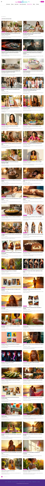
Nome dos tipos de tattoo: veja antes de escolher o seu (32, 415)
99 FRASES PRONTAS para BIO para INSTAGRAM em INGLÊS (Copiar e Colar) (10, 108)
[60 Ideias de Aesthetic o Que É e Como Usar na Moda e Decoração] (11, 319)
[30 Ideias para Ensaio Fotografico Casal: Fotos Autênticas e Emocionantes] (11, 245)
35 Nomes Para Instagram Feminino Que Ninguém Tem (32, 143)
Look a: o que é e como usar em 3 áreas (8, 470)
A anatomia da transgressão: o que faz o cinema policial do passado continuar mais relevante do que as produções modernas (33, 52)
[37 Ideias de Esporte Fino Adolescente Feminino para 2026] (33, 227)
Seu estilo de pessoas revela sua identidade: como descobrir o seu (11, 453)
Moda (34, 4)
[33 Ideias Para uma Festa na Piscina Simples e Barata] (33, 119)
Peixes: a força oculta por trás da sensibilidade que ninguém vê (33, 345)
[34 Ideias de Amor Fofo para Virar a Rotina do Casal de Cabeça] (33, 191)
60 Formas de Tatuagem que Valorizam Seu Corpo (31, 470)
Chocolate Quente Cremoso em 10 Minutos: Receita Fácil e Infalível (11, 180)
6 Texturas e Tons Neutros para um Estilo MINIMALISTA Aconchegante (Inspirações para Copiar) (10, 71)
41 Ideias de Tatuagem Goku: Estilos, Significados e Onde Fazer (32, 271)
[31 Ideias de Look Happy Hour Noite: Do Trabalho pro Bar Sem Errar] (11, 282)
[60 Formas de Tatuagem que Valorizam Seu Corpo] (33, 464)
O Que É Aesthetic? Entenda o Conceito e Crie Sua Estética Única (11, 144)
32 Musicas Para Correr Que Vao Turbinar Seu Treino (32, 289)
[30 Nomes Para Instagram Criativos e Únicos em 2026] (33, 155)
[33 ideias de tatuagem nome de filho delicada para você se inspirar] (11, 191)
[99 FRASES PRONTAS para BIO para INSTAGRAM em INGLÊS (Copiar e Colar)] (11, 101)
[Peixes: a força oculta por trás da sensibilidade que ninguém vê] (33, 337)
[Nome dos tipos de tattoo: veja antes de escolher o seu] (33, 409)
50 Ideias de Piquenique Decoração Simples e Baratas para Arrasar (11, 434)
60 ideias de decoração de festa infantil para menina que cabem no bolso (10, 416)
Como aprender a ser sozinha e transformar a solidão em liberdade (32, 434)
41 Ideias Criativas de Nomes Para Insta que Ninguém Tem (33, 107)
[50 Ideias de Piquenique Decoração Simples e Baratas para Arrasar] (11, 427)
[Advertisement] (22, 10)
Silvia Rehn (25, 54)
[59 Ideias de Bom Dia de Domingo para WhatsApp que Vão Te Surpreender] (33, 319)
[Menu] (1, 1)
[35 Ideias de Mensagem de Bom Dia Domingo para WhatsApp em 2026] (11, 155)
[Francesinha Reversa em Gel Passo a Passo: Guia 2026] (33, 210)
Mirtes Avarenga (3, 35)
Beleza (12, 4)
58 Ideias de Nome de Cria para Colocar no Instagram (10, 344)
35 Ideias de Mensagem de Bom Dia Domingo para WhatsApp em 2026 (9, 162)
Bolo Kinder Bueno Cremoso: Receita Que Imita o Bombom (33, 252)
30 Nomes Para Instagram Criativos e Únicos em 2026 (32, 161)
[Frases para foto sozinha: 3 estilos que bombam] (33, 356)
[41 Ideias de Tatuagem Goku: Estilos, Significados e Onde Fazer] (33, 264)
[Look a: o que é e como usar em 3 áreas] (11, 464)
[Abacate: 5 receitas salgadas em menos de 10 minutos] (11, 373)
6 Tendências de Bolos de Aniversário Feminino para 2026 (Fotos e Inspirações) (33, 71)
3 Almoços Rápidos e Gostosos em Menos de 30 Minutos (11, 216)
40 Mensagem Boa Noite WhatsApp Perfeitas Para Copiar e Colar (33, 180)
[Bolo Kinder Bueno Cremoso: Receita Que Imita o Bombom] (33, 245)
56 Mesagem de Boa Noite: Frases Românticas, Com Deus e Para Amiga (11, 308)
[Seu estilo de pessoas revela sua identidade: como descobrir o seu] (11, 445)
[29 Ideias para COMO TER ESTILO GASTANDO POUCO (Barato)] (11, 82)
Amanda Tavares (3, 254)
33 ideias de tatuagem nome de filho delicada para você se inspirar (11, 199)
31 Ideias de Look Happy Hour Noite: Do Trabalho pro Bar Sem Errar (10, 290)
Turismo (37, 4)
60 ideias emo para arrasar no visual (7, 362)
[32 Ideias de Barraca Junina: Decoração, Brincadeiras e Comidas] (33, 300)
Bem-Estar (16, 4)
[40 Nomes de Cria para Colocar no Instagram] (11, 264)
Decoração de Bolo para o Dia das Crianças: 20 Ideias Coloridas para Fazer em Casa (32, 34)
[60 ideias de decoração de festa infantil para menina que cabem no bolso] (11, 409)
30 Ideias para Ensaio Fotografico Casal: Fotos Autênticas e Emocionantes (11, 253)
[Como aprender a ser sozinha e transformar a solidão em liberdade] (33, 427)
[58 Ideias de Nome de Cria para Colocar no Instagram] (11, 337)
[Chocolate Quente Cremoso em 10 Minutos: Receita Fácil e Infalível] (11, 173)
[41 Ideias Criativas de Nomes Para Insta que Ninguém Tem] (33, 101)
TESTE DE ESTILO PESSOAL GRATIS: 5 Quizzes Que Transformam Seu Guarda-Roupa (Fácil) (32, 90)
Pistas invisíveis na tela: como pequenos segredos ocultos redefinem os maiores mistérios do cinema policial (11, 52)
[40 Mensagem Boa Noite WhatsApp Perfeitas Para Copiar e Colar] (33, 173)
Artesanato (8, 4)
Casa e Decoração (23, 4)
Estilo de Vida (29, 4)
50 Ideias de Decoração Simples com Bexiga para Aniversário (31, 453)
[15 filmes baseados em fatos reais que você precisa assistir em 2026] (11, 227)
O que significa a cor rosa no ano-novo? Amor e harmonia (32, 397)
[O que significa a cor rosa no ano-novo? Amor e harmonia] (33, 390)
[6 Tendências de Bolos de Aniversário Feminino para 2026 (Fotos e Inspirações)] (33, 64)
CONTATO (42, 1)
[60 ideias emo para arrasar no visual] (11, 356)
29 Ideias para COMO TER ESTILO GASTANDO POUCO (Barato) (10, 90)
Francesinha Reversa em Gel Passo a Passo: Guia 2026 (32, 216)
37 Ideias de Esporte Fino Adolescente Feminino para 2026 (33, 234)
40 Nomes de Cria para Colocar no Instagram (9, 270)
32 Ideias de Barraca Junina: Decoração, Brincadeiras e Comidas (32, 308)
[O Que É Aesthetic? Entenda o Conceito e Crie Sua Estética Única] (11, 136)
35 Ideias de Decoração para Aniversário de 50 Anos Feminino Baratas (10, 398)
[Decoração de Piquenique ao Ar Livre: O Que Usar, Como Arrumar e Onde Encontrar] (11, 26)
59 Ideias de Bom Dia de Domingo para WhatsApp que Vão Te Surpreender (33, 326)
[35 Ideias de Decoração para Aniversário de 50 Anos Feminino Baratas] (11, 390)
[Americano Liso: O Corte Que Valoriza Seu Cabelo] (11, 119)
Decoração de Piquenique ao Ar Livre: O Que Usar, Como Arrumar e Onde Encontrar (10, 34)
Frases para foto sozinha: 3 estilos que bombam (31, 362)
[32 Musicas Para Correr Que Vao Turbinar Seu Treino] (33, 282)
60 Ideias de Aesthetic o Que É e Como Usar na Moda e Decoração (10, 326)
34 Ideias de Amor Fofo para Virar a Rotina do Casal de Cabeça (32, 199)
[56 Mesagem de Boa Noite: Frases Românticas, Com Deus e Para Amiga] (11, 300)
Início (1, 16)
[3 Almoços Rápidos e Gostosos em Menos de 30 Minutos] (11, 210)
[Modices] (22, 1)
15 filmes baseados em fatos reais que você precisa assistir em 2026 (11, 235)
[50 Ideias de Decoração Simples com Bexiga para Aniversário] (33, 445)
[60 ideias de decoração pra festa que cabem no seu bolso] (33, 373)
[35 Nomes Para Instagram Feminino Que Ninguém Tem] (33, 136)
